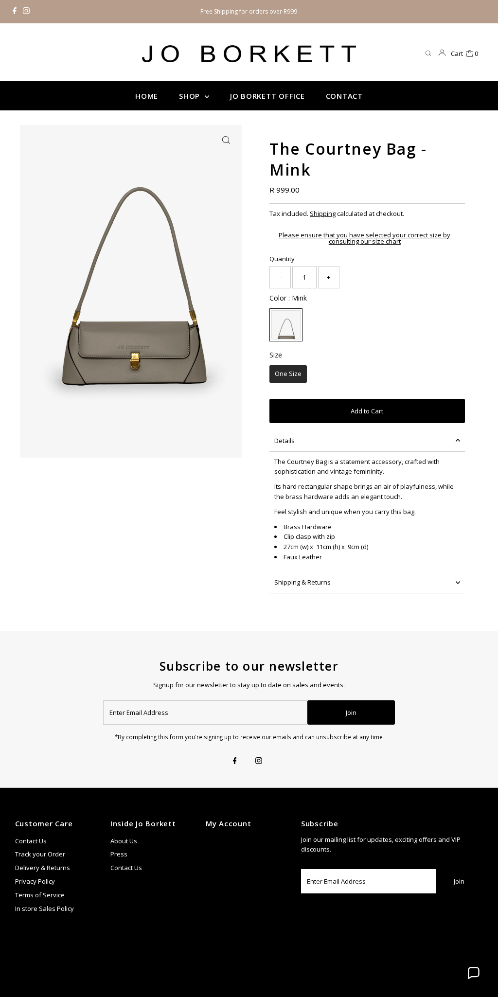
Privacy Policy (35, 881)
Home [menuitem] (146, 96)
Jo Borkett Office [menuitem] (267, 96)
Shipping (323, 213)
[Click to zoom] (226, 140)
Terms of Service (40, 894)
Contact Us (31, 841)
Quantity (282, 258)
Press (118, 854)
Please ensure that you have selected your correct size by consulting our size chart (364, 238)
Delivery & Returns (42, 867)
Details (284, 440)
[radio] (285, 324)
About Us (123, 841)
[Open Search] (428, 53)
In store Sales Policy (44, 908)
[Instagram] (26, 11)
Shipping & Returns (302, 582)
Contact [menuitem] (344, 96)
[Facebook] (14, 11)
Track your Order (40, 854)
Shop (190, 96)
